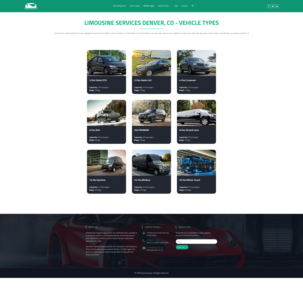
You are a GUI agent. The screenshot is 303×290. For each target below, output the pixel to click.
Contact (185, 6)
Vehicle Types (149, 6)
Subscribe (181, 247)
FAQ (176, 6)
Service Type (135, 6)
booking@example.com (155, 247)
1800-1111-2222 (153, 240)
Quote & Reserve (119, 6)
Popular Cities (163, 6)
